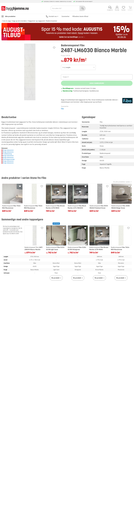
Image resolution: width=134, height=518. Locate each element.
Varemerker (65, 16)
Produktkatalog (7, 154)
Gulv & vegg (7, 21)
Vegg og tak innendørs (19, 21)
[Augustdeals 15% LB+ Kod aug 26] (67, 31)
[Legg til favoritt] (54, 47)
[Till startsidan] (15, 8)
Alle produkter (10, 16)
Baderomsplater (51, 21)
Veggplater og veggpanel (36, 21)
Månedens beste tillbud (80, 16)
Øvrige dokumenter (8, 150)
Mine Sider (117, 10)
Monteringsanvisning (8, 159)
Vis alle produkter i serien (121, 182)
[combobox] (78, 67)
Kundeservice (110, 10)
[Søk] (83, 8)
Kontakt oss (53, 16)
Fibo (62, 108)
